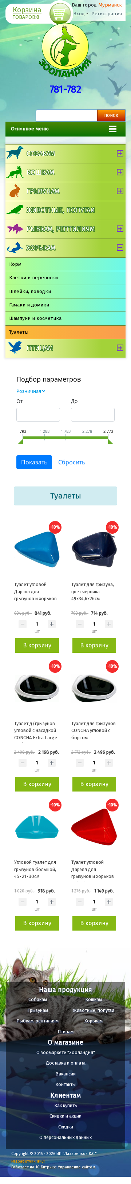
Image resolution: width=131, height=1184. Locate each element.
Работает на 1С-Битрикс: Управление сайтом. (53, 1167)
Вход (79, 14)
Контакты (65, 1084)
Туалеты (18, 332)
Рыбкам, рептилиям (61, 229)
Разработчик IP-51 (28, 1161)
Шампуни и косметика (35, 318)
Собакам (41, 154)
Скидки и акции (65, 1116)
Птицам (40, 348)
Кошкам (40, 172)
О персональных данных (65, 1137)
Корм (15, 264)
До (74, 401)
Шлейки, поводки (30, 291)
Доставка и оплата (66, 1063)
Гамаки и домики (29, 305)
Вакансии (65, 1074)
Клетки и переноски (33, 277)
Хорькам (41, 248)
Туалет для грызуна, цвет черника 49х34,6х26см (92, 591)
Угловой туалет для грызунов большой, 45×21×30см (35, 869)
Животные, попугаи (61, 210)
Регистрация (106, 14)
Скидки (65, 1127)
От (19, 401)
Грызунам (43, 191)
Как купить (65, 1105)
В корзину (37, 645)
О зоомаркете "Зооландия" (65, 1052)
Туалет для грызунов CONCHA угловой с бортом (93, 730)
